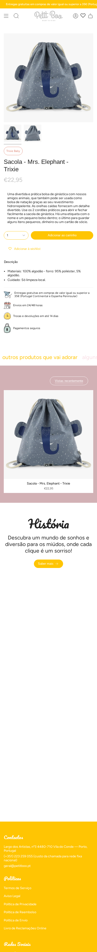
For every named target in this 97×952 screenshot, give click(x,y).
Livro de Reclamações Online (25, 928)
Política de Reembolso (20, 912)
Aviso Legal (12, 896)
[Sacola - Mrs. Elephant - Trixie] (48, 434)
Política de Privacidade (20, 904)
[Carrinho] (90, 16)
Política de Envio (16, 920)
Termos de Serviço (17, 888)
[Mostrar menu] (6, 16)
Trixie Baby (13, 151)
